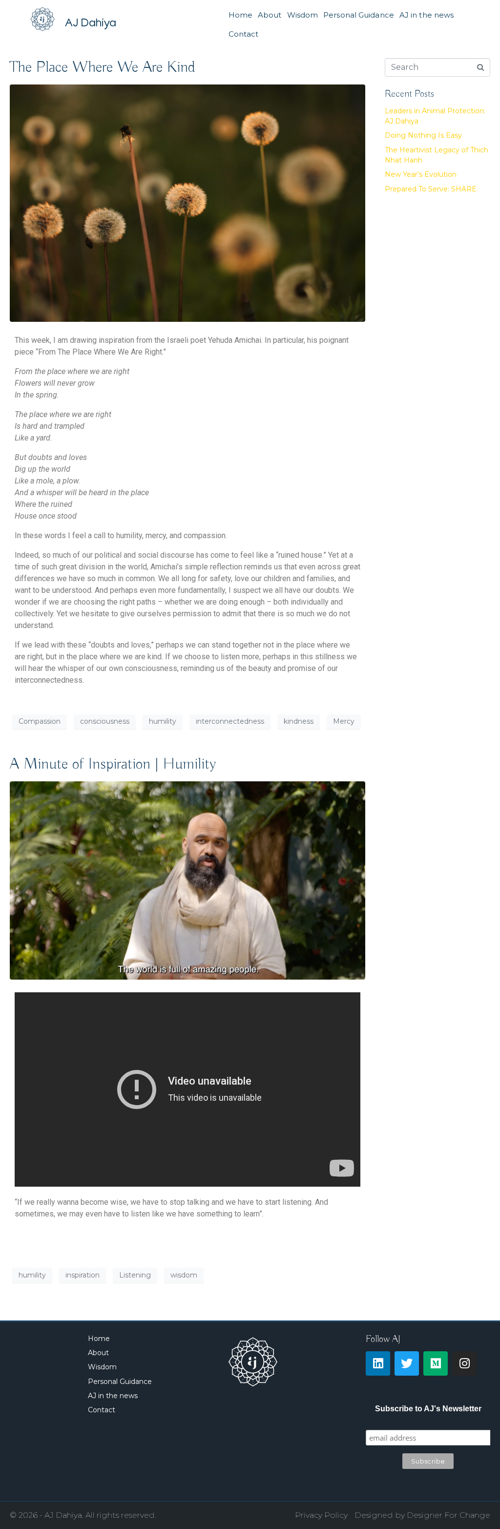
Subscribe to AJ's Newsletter (428, 1408)
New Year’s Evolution (421, 174)
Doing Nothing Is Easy (423, 135)
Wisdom (302, 15)
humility (162, 721)
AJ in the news (426, 15)
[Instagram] (464, 1363)
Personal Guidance (358, 15)
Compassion (40, 721)
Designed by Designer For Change (422, 1515)
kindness (298, 721)
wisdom (183, 1275)
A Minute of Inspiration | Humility (113, 764)
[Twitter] (407, 1363)
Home (240, 15)
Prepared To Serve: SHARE (431, 189)
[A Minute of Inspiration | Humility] (187, 880)
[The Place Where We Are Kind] (187, 202)
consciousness (104, 721)
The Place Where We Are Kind (102, 67)
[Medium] (435, 1363)
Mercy (343, 721)
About (270, 15)
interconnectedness (230, 721)
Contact (244, 34)
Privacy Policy (321, 1515)
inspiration (82, 1275)
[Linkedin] (378, 1363)
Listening (135, 1275)
